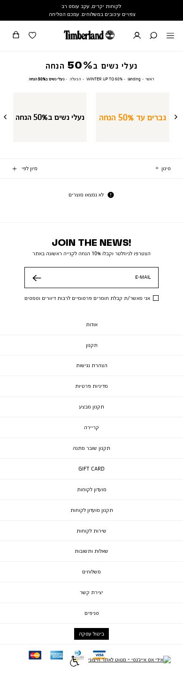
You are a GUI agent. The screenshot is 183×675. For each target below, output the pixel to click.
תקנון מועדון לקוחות (91, 510)
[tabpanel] (132, 117)
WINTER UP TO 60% (104, 78)
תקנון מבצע (91, 406)
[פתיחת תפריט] (170, 36)
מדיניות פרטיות (91, 386)
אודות (92, 324)
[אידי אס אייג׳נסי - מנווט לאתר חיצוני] (129, 662)
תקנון (92, 345)
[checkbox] (132, 117)
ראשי (150, 78)
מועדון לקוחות (92, 489)
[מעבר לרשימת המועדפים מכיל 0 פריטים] (32, 36)
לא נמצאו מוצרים (86, 194)
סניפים (91, 613)
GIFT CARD (91, 468)
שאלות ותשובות (91, 551)
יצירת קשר (91, 592)
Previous (177, 117)
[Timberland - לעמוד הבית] (89, 34)
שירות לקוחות (91, 530)
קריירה (91, 427)
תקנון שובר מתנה (91, 448)
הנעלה (75, 78)
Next (6, 117)
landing (134, 78)
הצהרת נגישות (91, 365)
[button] (153, 36)
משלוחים (91, 571)
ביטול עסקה (91, 633)
